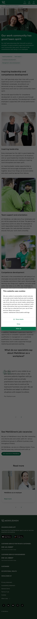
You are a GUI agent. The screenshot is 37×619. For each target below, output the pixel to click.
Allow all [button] (18, 328)
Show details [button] (19, 319)
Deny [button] (18, 324)
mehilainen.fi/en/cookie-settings (19, 312)
